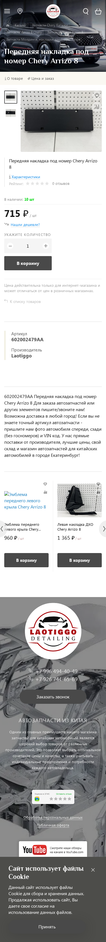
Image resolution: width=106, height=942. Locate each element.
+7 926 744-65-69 (56, 679)
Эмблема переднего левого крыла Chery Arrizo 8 (21, 526)
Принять (47, 927)
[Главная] (7, 25)
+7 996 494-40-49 (56, 671)
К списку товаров (25, 301)
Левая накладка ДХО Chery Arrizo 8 (75, 526)
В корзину (28, 263)
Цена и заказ (42, 78)
